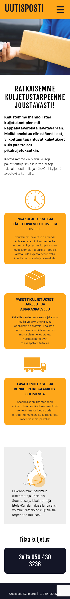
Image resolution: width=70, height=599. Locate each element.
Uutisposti (24, 8)
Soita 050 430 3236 (35, 561)
